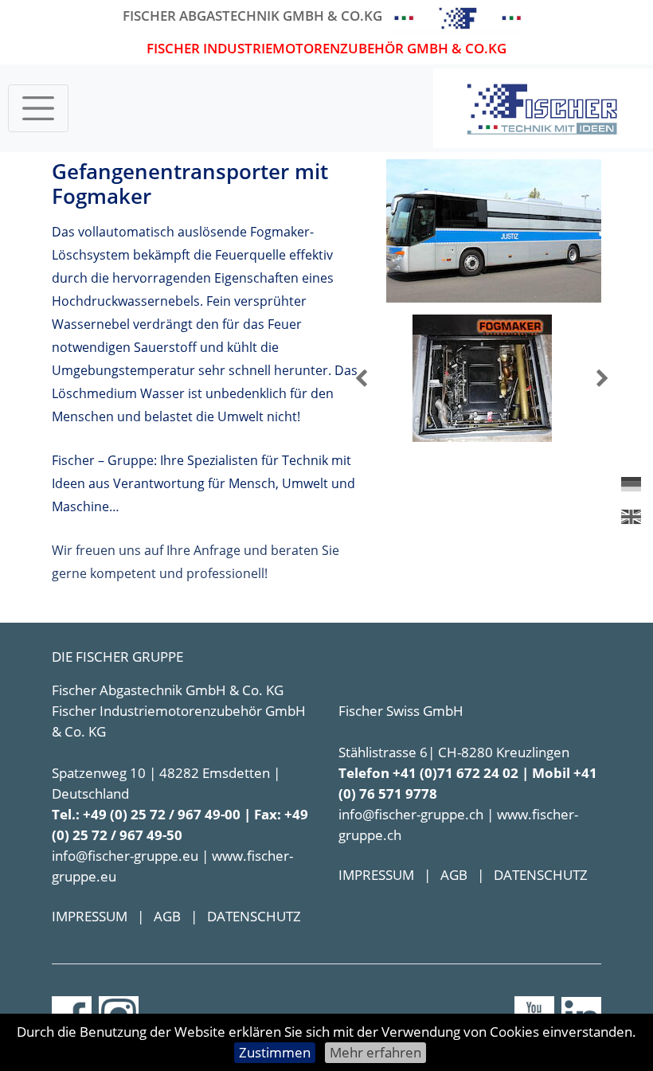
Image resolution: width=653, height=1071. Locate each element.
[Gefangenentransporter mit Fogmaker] (493, 230)
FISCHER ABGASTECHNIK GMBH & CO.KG (252, 15)
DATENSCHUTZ (254, 916)
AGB (167, 916)
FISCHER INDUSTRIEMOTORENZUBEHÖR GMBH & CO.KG (326, 48)
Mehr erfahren (375, 1052)
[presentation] (361, 378)
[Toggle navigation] (38, 108)
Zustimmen (275, 1052)
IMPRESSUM (89, 916)
